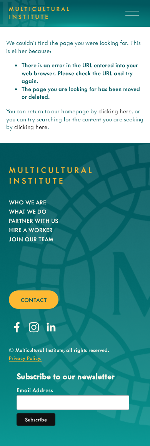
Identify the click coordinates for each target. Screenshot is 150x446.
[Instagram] (33, 327)
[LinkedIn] (50, 327)
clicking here (115, 111)
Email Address (35, 390)
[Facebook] (17, 327)
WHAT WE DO (28, 211)
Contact (34, 299)
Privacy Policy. (25, 358)
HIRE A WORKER (31, 230)
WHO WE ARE (27, 202)
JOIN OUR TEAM (31, 239)
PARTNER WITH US (33, 220)
